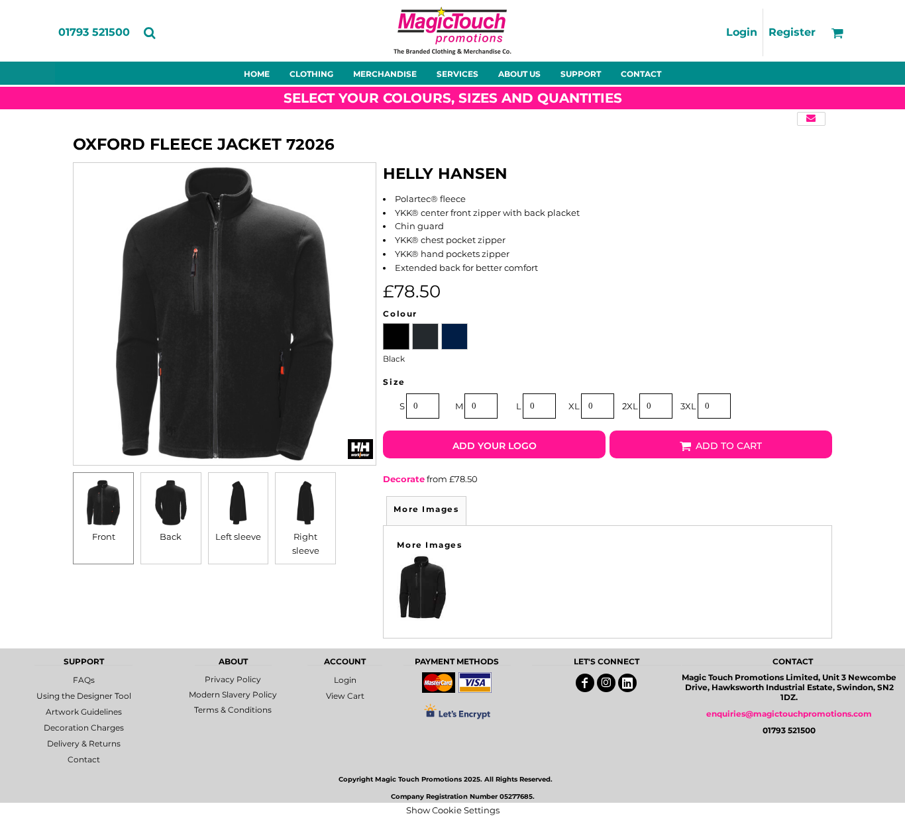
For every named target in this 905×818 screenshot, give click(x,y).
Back (171, 536)
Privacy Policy (233, 679)
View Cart (345, 696)
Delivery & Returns (84, 743)
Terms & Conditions (233, 710)
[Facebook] (585, 683)
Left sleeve (238, 536)
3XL (688, 406)
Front (103, 536)
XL (574, 406)
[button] (149, 32)
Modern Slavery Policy (233, 694)
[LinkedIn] (627, 683)
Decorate (404, 479)
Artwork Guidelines (84, 712)
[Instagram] (606, 683)
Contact (84, 759)
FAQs (84, 680)
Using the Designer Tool (83, 696)
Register (792, 32)
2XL (630, 406)
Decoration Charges (84, 728)
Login (741, 32)
